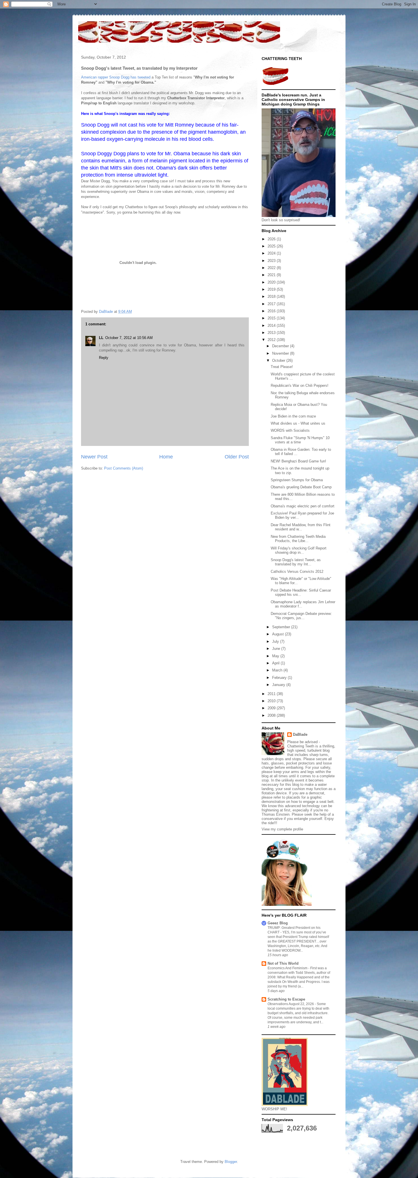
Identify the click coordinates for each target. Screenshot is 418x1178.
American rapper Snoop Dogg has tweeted (115, 77)
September (281, 627)
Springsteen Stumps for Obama (297, 480)
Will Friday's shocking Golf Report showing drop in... (298, 550)
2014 (272, 325)
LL (101, 338)
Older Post (237, 457)
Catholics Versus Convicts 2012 (297, 571)
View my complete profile (282, 829)
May (276, 656)
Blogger (231, 1162)
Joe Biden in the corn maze (293, 416)
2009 (272, 708)
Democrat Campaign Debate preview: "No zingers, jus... (301, 615)
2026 (272, 239)
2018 (272, 296)
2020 (272, 282)
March (278, 670)
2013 (272, 332)
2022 (272, 268)
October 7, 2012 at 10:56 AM (129, 338)
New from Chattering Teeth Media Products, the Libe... (298, 538)
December (281, 346)
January (279, 685)
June (276, 648)
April (276, 663)
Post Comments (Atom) (123, 468)
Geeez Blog (278, 923)
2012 (272, 340)
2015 (272, 318)
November (281, 353)
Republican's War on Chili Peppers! (299, 385)
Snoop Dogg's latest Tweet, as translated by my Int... (296, 562)
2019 (272, 289)
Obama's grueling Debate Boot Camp (301, 487)
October (279, 360)
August (278, 634)
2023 (272, 261)
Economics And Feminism (288, 968)
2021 (272, 275)
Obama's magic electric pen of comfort (302, 506)
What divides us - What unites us (298, 423)
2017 (272, 304)
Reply (103, 358)
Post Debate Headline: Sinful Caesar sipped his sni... (301, 592)
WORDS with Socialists (290, 430)
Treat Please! (282, 367)
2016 (272, 311)
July (276, 641)
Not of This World (283, 963)
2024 (272, 253)
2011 (272, 694)
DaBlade (300, 734)
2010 (272, 701)
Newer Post (94, 457)
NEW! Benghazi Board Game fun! (298, 461)
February (280, 677)
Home (166, 457)
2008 (272, 715)
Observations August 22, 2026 (291, 1004)
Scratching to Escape (286, 999)
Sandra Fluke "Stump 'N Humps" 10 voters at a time (300, 440)
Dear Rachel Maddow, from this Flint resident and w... (300, 527)
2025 (272, 246)
